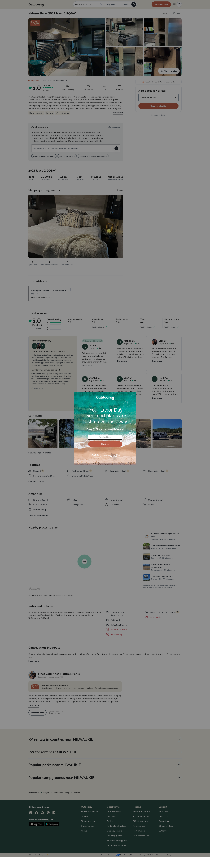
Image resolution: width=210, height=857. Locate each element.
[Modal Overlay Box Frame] (105, 428)
